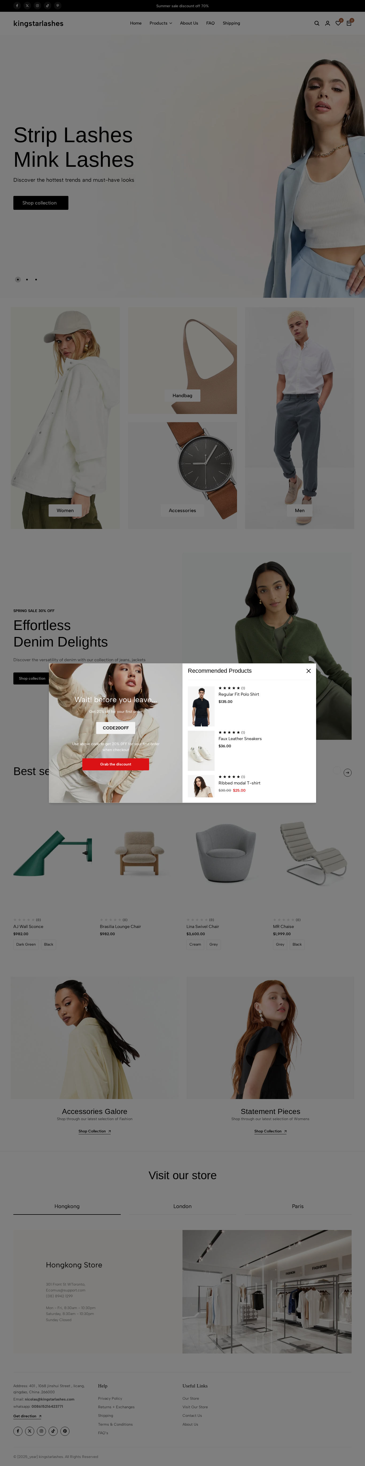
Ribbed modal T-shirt (240, 783)
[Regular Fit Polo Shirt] (201, 706)
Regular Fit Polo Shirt (239, 694)
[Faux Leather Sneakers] (201, 751)
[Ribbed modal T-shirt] (201, 795)
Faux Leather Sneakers (240, 738)
